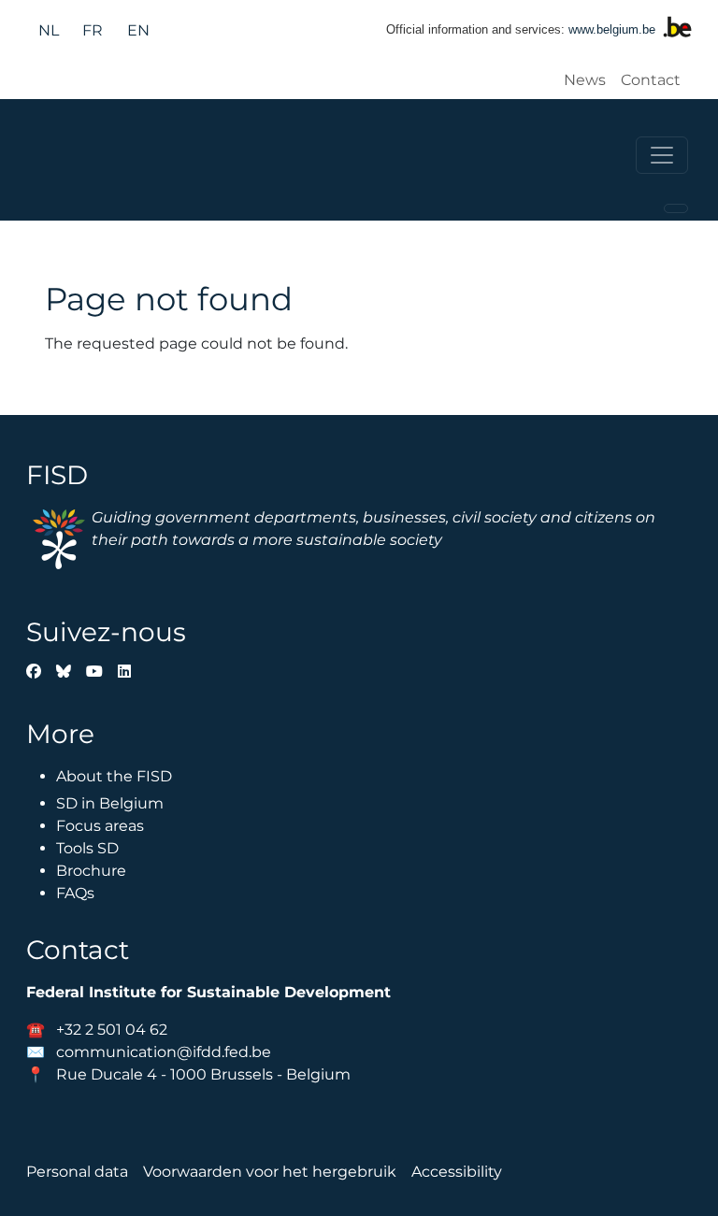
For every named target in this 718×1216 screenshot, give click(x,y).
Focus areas (100, 826)
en (138, 30)
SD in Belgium (110, 803)
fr (92, 30)
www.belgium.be (611, 29)
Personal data (77, 1171)
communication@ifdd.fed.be (163, 1052)
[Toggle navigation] (662, 155)
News (585, 80)
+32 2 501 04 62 (111, 1029)
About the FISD (114, 776)
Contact (651, 80)
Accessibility (456, 1171)
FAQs (75, 893)
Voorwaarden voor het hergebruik (269, 1171)
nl (48, 30)
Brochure (91, 871)
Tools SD (87, 848)
